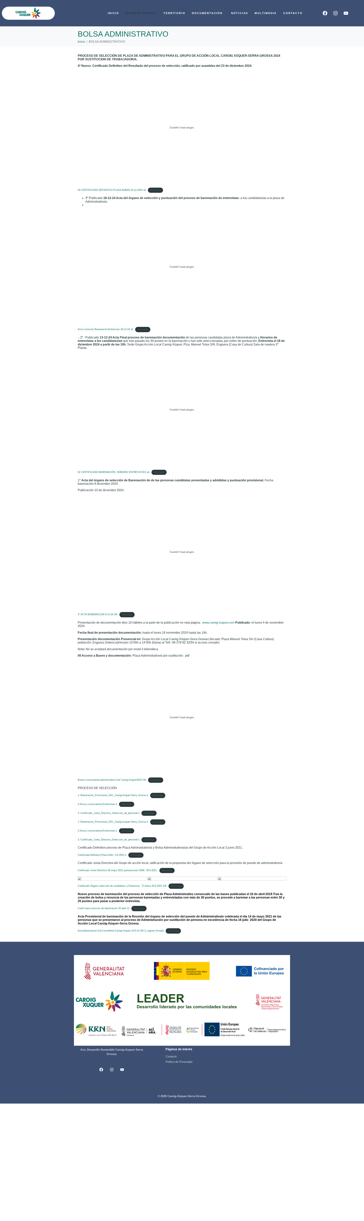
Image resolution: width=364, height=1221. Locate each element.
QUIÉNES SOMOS (140, 13)
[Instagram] (335, 13)
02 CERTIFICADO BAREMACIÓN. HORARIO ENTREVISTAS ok (114, 472)
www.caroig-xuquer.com (218, 622)
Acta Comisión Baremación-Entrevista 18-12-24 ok (105, 329)
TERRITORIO (174, 13)
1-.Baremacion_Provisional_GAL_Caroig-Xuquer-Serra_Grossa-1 (113, 795)
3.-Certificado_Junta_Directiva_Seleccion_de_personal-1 (109, 813)
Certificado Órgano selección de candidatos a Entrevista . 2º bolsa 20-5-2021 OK (122, 886)
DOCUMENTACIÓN (207, 13)
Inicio (113, 13)
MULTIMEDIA (266, 13)
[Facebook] (325, 13)
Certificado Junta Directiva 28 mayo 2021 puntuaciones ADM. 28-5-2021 (118, 870)
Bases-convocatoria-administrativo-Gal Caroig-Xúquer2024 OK (112, 780)
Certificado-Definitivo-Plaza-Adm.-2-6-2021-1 (102, 855)
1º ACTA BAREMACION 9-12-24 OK (98, 614)
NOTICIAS (239, 13)
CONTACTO (292, 13)
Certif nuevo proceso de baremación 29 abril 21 (103, 908)
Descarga (155, 190)
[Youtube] (346, 13)
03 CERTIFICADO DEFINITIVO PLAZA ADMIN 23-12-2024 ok (112, 190)
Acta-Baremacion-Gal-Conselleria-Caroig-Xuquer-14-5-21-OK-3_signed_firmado (121, 930)
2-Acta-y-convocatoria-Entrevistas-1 (97, 804)
